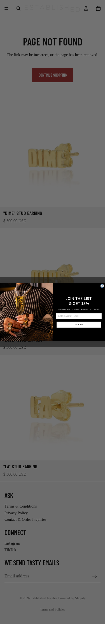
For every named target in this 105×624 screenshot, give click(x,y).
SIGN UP (78, 325)
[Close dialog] (102, 286)
